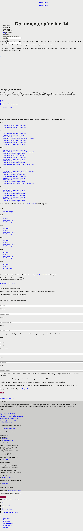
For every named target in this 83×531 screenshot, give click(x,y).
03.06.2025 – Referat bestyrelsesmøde (14, 140)
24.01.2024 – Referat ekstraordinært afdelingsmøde (18, 164)
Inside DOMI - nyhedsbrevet (8, 420)
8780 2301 (5, 459)
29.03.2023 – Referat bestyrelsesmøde (14, 180)
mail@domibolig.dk (7, 440)
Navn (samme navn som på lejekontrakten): (13, 301)
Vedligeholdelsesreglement (9, 104)
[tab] (7, 33)
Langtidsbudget (8, 212)
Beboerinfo (6, 27)
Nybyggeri (6, 29)
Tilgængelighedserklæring (10, 512)
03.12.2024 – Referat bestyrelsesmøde (14, 150)
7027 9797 (5, 439)
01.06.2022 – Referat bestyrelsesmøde (14, 197)
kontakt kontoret (30, 204)
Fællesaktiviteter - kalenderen (9, 418)
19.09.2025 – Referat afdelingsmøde (14, 135)
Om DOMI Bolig (8, 31)
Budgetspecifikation (9, 220)
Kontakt (5, 527)
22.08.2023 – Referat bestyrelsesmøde (14, 176)
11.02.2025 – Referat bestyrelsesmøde (15, 144)
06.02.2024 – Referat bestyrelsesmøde (14, 162)
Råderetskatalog (6, 107)
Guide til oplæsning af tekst (11, 500)
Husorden (4, 101)
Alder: (1, 365)
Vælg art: (2, 337)
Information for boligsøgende (9, 415)
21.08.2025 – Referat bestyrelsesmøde (14, 137)
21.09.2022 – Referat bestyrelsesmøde (14, 193)
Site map (5, 503)
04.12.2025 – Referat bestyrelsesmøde (14, 133)
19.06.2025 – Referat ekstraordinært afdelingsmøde (18, 139)
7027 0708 (5, 484)
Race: (1, 357)
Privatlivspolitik (7, 509)
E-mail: (2, 325)
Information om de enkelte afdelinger (11, 417)
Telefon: (2, 317)
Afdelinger (6, 25)
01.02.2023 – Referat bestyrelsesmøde (14, 182)
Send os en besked (7, 477)
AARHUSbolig (43, 2)
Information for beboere (7, 413)
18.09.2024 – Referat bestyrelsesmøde (14, 154)
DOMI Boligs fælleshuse (7, 428)
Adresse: (2, 309)
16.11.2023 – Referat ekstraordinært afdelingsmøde (18, 171)
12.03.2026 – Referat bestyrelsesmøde (14, 127)
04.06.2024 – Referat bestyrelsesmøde (14, 159)
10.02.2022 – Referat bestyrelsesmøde (14, 201)
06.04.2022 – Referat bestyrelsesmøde (14, 199)
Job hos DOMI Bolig (6, 422)
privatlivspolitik (23, 389)
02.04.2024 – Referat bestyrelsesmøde (14, 161)
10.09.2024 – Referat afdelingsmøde (14, 155)
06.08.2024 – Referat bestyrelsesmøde (14, 157)
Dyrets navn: (4, 349)
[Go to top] (0, 515)
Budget (5, 218)
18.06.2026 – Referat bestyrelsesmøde (14, 125)
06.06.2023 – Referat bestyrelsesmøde (14, 178)
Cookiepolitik (6, 506)
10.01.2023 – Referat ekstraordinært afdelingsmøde (18, 183)
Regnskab (6, 228)
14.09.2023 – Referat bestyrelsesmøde (14, 173)
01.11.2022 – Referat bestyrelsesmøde (14, 192)
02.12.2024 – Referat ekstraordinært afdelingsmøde (18, 152)
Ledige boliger (7, 525)
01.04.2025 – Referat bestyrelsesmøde (14, 142)
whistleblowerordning (14, 490)
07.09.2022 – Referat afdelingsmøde (14, 195)
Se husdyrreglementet (8, 283)
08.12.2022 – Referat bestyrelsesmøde (14, 190)
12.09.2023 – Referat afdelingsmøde (14, 174)
